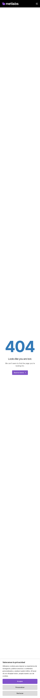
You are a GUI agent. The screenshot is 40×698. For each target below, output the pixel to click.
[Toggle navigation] (32, 3)
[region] (20, 678)
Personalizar (20, 687)
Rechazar (20, 693)
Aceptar (20, 681)
